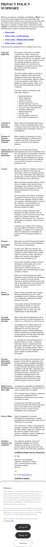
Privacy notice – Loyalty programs (17, 36)
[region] (23, 514)
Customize (23, 543)
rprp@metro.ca (27, 475)
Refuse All (23, 535)
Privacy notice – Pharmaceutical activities (19, 39)
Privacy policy (10, 32)
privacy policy (10, 521)
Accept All (23, 527)
